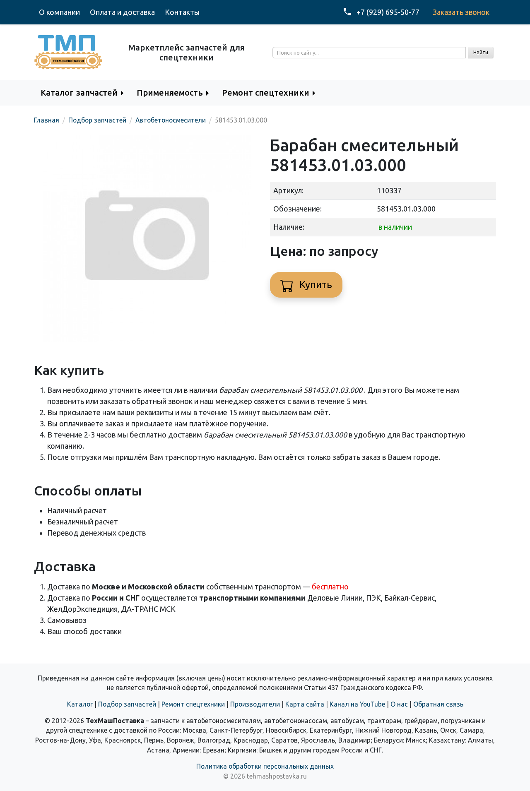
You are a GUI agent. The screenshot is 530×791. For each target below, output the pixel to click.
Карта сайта (304, 704)
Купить (314, 284)
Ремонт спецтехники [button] (265, 92)
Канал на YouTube (357, 704)
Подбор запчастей (127, 704)
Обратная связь (438, 704)
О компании (59, 12)
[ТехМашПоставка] (68, 51)
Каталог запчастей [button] (79, 92)
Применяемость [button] (170, 92)
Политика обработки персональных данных (265, 766)
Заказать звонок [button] (461, 12)
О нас (399, 704)
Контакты (182, 12)
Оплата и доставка (122, 12)
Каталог (80, 704)
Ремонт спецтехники (193, 704)
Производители (255, 704)
